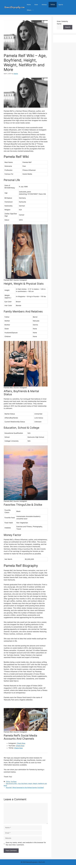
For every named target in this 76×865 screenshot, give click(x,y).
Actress (44, 4)
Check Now (21, 743)
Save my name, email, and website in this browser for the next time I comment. (26, 844)
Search (67, 27)
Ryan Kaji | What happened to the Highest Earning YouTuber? (25, 787)
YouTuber (13, 781)
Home (29, 4)
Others (29, 10)
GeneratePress (50, 862)
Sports (60, 4)
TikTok (52, 4)
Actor (36, 4)
